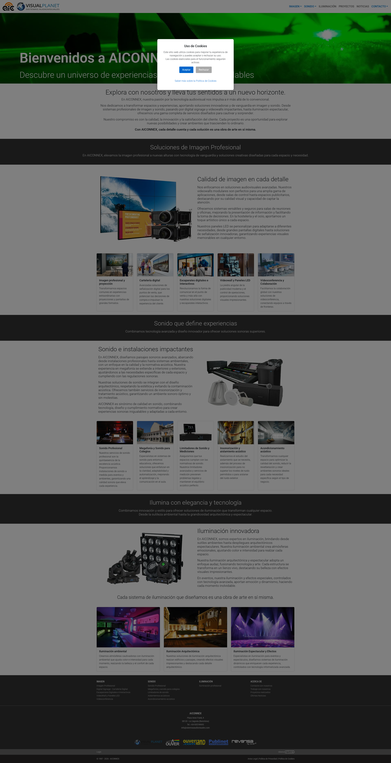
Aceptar (186, 69)
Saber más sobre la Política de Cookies (195, 80)
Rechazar (204, 69)
